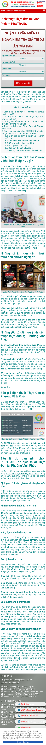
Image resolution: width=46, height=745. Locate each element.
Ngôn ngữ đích (8, 62)
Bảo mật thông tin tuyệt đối (19, 148)
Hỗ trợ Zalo (24, 721)
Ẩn (30, 107)
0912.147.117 (24, 716)
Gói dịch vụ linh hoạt (16, 145)
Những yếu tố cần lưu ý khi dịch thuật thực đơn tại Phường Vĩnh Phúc (23, 122)
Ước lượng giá (23, 83)
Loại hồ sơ (6, 69)
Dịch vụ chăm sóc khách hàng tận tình (24, 150)
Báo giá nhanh (25, 704)
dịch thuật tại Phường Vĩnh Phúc (22, 473)
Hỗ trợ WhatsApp (26, 727)
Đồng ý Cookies (23, 742)
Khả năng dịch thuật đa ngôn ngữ (22, 141)
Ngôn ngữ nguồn (9, 55)
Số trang (6, 75)
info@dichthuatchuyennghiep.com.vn (32, 710)
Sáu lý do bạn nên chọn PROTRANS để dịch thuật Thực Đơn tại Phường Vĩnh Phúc (23, 132)
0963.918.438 (34, 716)
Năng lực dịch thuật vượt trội (19, 143)
